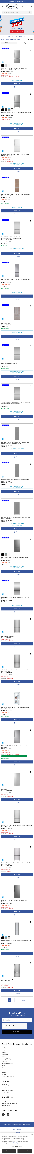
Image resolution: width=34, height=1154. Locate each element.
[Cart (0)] (31, 6)
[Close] (32, 1135)
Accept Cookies (25, 1151)
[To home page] (12, 6)
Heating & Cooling (6, 1059)
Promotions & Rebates (7, 1063)
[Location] (22, 6)
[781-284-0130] (27, 6)
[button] (3, 6)
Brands (3, 1065)
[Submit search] (30, 12)
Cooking (4, 1047)
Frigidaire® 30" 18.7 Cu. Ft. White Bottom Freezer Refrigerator (15, 154)
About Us (4, 1072)
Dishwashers (5, 1054)
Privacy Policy (17, 1132)
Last (23, 1000)
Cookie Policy (14, 1143)
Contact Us (4, 1074)
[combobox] (25, 43)
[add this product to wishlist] (30, 50)
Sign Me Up (17, 1032)
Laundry (4, 1052)
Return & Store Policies (8, 1076)
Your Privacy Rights (17, 1146)
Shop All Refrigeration (21, 36)
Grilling (3, 1056)
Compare (18, 87)
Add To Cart (17, 83)
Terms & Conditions (17, 1129)
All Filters (9, 43)
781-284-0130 (9, 1090)
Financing (4, 1067)
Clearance (4, 1061)
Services (4, 1070)
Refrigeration (11, 36)
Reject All (8, 1151)
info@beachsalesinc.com (11, 1092)
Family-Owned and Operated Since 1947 (17, 1)
